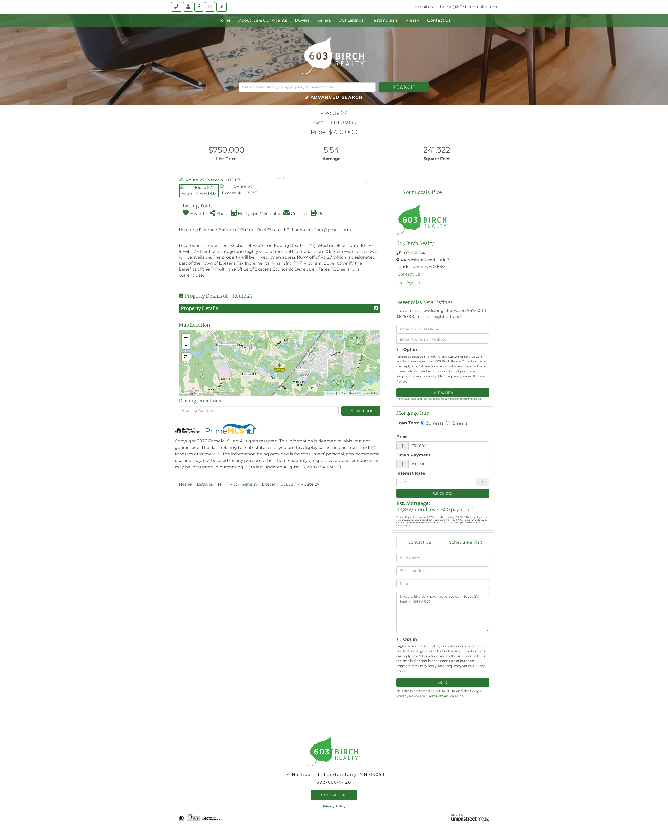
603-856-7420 (416, 253)
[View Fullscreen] (186, 357)
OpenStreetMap (352, 393)
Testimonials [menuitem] (385, 20)
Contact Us (408, 274)
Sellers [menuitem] (324, 20)
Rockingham (243, 484)
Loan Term (408, 422)
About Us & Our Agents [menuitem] (262, 20)
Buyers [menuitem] (302, 20)
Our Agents (409, 282)
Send (442, 682)
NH (221, 484)
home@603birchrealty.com (468, 6)
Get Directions (361, 410)
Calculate (442, 493)
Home (185, 484)
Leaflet (330, 393)
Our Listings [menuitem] (351, 20)
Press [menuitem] (411, 20)
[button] (404, 87)
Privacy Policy (407, 696)
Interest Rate (410, 473)
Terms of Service (440, 696)
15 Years (458, 423)
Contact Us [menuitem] (439, 20)
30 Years (434, 423)
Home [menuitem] (224, 20)
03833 (287, 484)
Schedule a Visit (465, 542)
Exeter (269, 484)
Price (402, 436)
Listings (205, 484)
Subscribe (442, 392)
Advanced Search (337, 97)
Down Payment (413, 455)
